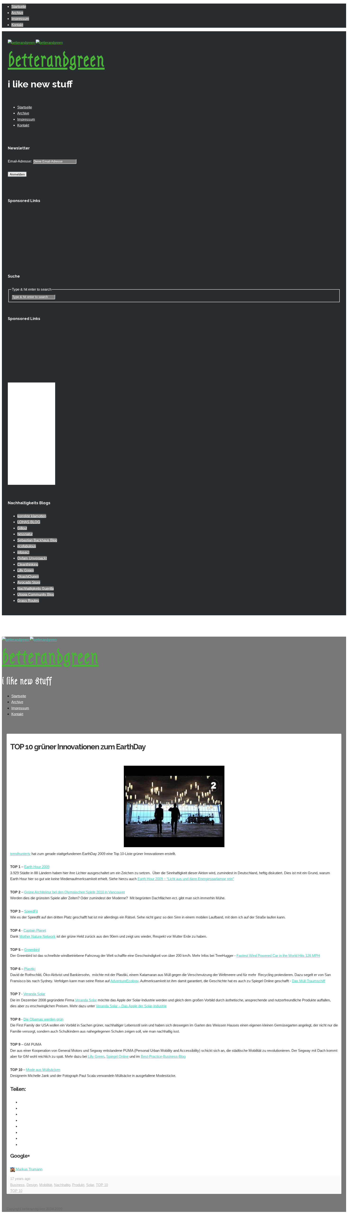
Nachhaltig (62, 1185)
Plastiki (29, 969)
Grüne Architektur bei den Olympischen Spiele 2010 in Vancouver (74, 892)
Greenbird (32, 950)
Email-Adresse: (20, 161)
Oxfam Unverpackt (32, 558)
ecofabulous (26, 546)
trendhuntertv (20, 854)
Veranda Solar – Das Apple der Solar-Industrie (131, 1006)
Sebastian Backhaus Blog (37, 540)
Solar (90, 1185)
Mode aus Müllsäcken (43, 1070)
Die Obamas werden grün (43, 1019)
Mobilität (45, 1185)
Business (17, 1185)
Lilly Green (25, 570)
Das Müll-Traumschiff (308, 981)
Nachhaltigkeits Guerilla (35, 588)
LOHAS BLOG (28, 522)
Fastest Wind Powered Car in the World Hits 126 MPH (278, 956)
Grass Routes (28, 600)
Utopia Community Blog (35, 594)
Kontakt (17, 25)
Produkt (78, 1185)
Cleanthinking (27, 564)
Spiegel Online (117, 1056)
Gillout (22, 528)
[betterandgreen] (35, 42)
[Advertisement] (31, 234)
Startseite (18, 6)
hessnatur (25, 534)
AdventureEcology (124, 981)
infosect (23, 552)
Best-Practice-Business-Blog (163, 1056)
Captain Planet (34, 930)
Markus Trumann (29, 1169)
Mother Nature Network (37, 936)
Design (32, 1185)
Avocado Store (28, 582)
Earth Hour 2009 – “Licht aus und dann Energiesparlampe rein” (186, 879)
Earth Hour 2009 (36, 867)
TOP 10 (102, 1185)
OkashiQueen (28, 576)
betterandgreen (56, 60)
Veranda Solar (34, 994)
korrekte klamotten (31, 516)
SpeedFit (31, 911)
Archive (17, 13)
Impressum (20, 19)
